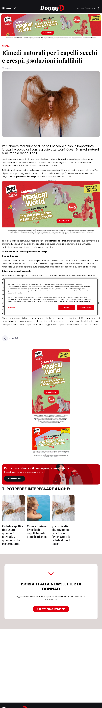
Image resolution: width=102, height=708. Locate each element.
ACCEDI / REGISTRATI (86, 8)
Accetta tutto (85, 308)
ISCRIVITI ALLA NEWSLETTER (51, 609)
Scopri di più (14, 478)
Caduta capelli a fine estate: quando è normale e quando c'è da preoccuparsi (12, 534)
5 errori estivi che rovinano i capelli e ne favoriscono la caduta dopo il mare (61, 534)
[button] (7, 8)
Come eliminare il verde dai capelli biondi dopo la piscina (37, 531)
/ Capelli (6, 46)
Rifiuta (66, 308)
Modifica (11, 308)
